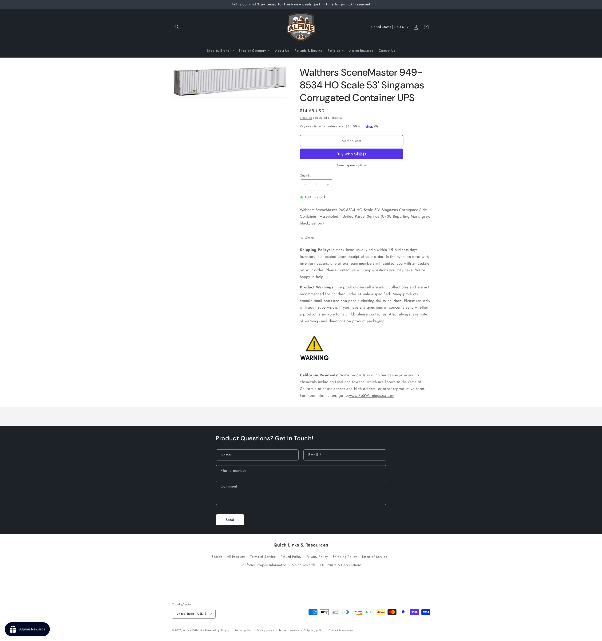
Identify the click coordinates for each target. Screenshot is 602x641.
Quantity (305, 175)
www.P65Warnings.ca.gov (371, 395)
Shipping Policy (345, 556)
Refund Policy (291, 556)
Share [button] (309, 237)
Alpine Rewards (303, 564)
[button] (177, 27)
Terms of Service (263, 556)
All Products (236, 556)
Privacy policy (265, 630)
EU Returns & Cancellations (341, 564)
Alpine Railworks (193, 630)
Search (217, 556)
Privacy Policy (317, 556)
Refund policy (243, 630)
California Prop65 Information (264, 564)
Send (230, 519)
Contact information (341, 630)
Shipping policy (314, 630)
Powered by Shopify (217, 630)
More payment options (351, 165)
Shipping (306, 118)
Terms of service (289, 630)
